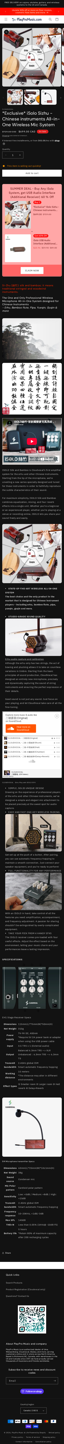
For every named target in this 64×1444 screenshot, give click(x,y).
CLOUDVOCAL (8, 782)
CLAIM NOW (32, 270)
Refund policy (54, 1433)
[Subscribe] (54, 1380)
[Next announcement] (58, 11)
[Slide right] (60, 98)
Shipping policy (49, 1437)
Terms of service (33, 1437)
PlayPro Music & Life (20, 1433)
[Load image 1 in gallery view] (15, 97)
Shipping (5, 136)
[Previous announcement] (5, 11)
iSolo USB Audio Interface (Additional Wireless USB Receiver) (45, 242)
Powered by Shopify (37, 1433)
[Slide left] (3, 98)
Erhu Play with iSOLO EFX (25, 782)
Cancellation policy (43, 1442)
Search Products (14, 1282)
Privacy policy (17, 1437)
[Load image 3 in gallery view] (49, 97)
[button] (6, 19)
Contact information (24, 1442)
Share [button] (8, 1253)
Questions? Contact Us (17, 1296)
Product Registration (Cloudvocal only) (25, 1289)
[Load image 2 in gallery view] (32, 97)
